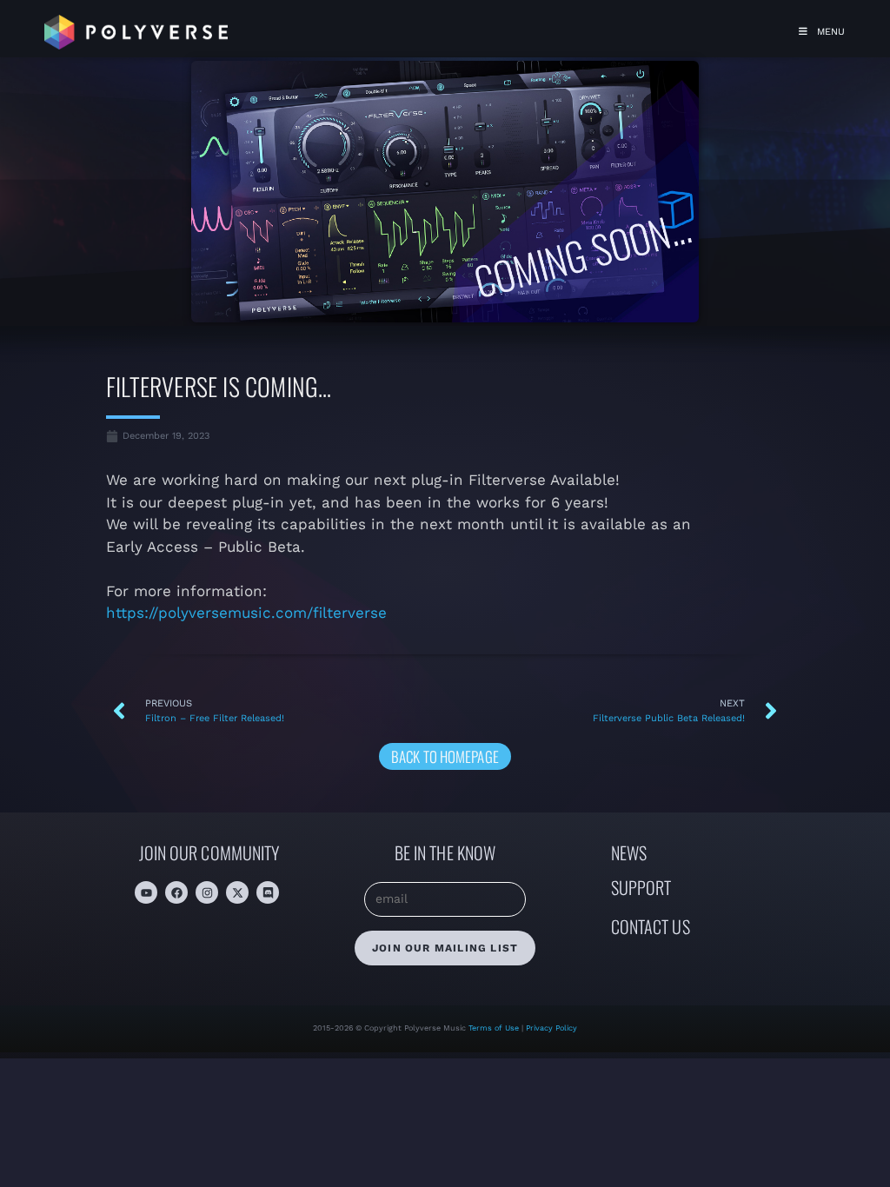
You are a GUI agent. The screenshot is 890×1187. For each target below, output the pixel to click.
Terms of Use (494, 1028)
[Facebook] (176, 892)
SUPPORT (641, 887)
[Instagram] (207, 892)
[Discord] (267, 892)
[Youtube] (146, 892)
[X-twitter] (237, 892)
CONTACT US (650, 926)
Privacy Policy (551, 1028)
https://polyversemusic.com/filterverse (246, 612)
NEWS (629, 852)
